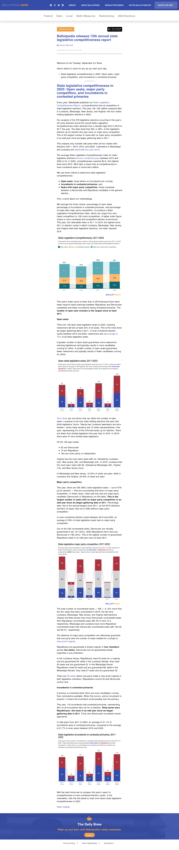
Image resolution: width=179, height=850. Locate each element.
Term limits (62, 418)
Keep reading (63, 806)
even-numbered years (89, 158)
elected (78, 149)
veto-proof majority (66, 641)
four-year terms (92, 149)
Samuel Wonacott (66, 45)
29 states (71, 675)
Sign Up (89, 835)
